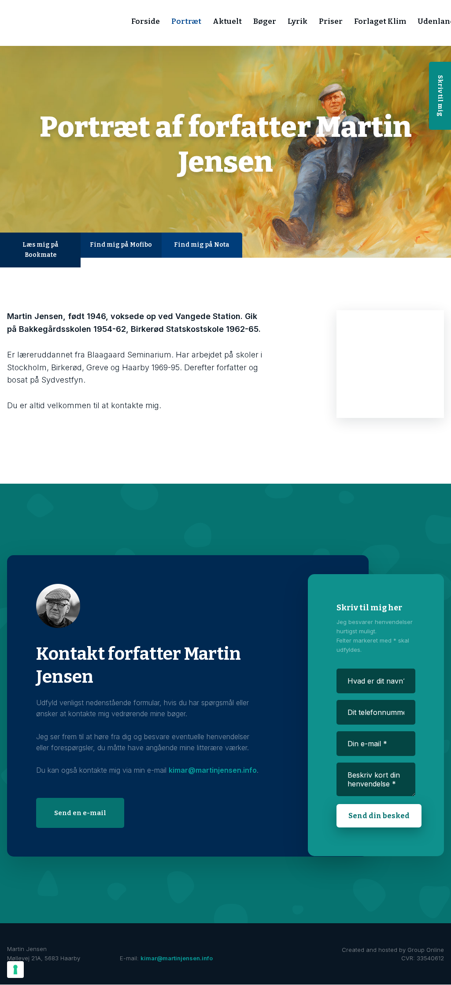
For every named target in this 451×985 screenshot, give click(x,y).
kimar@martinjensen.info (213, 770)
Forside (145, 21)
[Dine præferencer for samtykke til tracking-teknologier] (15, 969)
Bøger (264, 21)
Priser (331, 21)
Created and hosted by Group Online (393, 949)
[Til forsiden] (74, 23)
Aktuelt (227, 21)
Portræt (186, 21)
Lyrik (297, 21)
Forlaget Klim (380, 21)
